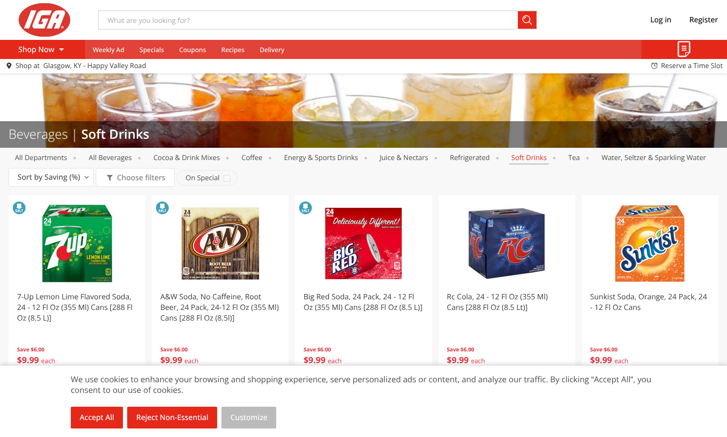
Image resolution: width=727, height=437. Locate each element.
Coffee (252, 157)
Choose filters (141, 178)
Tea (574, 157)
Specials (151, 49)
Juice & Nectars (403, 157)
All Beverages (110, 157)
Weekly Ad (108, 49)
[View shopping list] (684, 49)
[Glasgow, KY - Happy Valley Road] (44, 19)
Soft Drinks (529, 157)
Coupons (192, 49)
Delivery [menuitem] (272, 49)
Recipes (232, 49)
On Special (203, 177)
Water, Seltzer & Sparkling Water (653, 157)
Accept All (97, 418)
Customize (249, 418)
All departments (41, 157)
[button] (77, 289)
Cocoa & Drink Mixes (186, 157)
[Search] (528, 20)
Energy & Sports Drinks (321, 157)
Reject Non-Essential (172, 418)
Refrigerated (470, 157)
